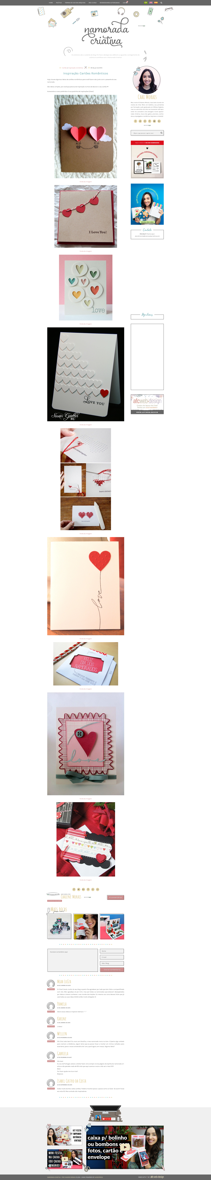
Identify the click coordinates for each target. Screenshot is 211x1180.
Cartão (64, 68)
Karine (61, 1019)
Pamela (61, 1004)
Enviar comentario (112, 970)
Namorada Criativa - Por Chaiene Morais (61, 1177)
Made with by (144, 1177)
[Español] (156, 3)
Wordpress (99, 1177)
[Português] (145, 3)
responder (51, 989)
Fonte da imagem (86, 182)
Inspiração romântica (75, 68)
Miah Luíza (64, 981)
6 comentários (115, 897)
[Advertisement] (105, 56)
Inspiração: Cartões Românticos (85, 73)
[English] (151, 3)
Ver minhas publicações (54, 900)
